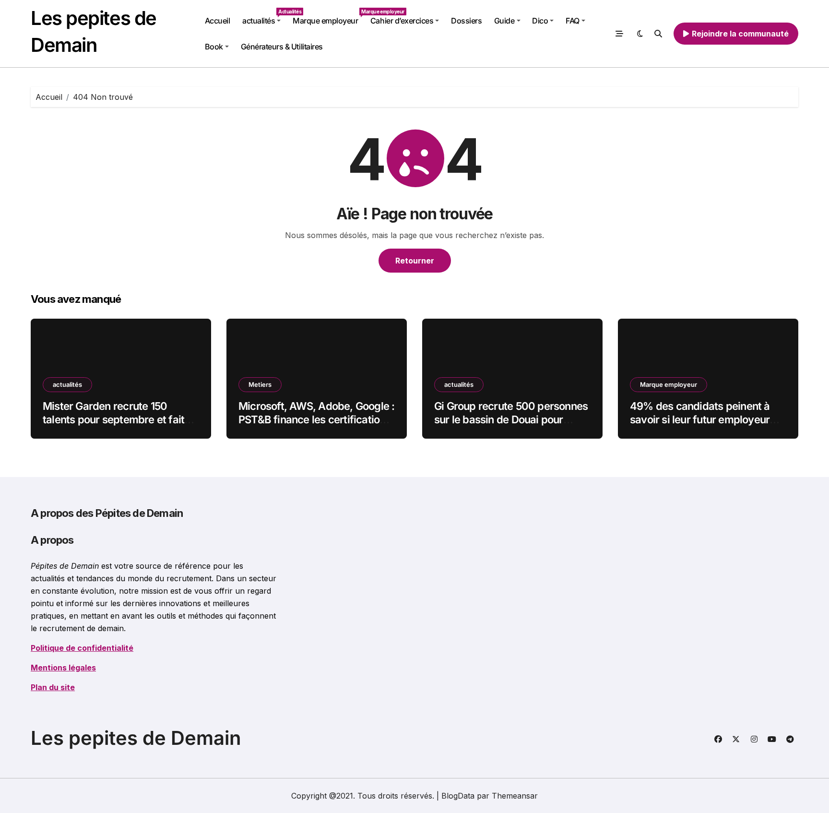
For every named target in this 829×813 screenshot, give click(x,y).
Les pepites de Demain (136, 738)
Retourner (414, 260)
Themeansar (515, 796)
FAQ (573, 20)
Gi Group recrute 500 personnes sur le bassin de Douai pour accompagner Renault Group (511, 420)
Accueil (217, 20)
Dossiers (466, 20)
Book (214, 46)
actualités (264, 17)
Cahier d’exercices (401, 20)
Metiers (260, 384)
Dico (540, 20)
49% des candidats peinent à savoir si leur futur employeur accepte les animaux (700, 420)
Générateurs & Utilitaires (282, 46)
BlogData (457, 796)
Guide (504, 20)
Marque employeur (328, 17)
